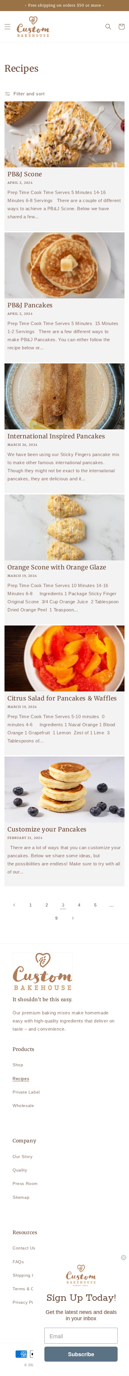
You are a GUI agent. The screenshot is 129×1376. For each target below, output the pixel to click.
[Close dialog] (124, 1258)
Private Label (26, 1092)
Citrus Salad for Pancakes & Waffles (62, 698)
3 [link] (63, 905)
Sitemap (21, 1197)
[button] (7, 26)
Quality (20, 1170)
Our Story (22, 1156)
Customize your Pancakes (47, 829)
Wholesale (23, 1105)
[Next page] (72, 918)
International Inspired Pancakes (56, 436)
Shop (18, 1064)
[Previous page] (14, 905)
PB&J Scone (25, 174)
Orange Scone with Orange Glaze (57, 567)
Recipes (21, 1078)
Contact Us (24, 1248)
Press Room (25, 1183)
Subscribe (81, 1354)
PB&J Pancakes (30, 305)
